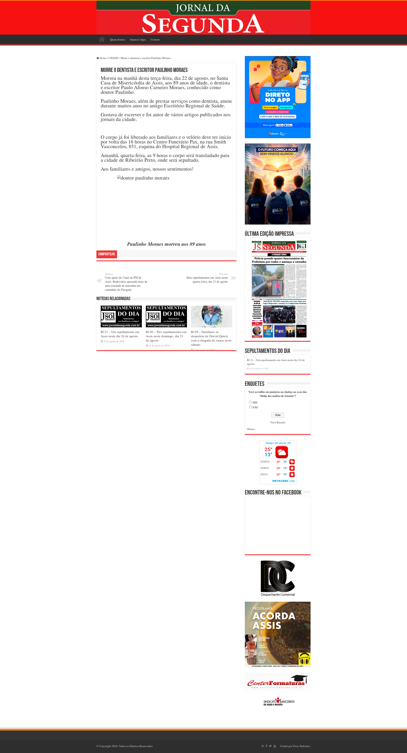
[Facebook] (266, 746)
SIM (254, 402)
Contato (155, 39)
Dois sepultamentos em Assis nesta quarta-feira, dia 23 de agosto (207, 278)
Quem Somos (117, 39)
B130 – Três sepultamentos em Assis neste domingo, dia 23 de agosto (166, 336)
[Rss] (262, 746)
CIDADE (113, 58)
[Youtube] (274, 746)
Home (101, 39)
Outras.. (251, 429)
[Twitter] (270, 746)
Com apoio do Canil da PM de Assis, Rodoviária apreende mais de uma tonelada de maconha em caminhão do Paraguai (126, 282)
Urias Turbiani (301, 746)
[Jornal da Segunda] (203, 18)
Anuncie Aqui (138, 39)
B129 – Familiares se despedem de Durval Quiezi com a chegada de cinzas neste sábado (211, 338)
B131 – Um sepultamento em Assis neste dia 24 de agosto (120, 334)
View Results (277, 422)
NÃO (255, 407)
